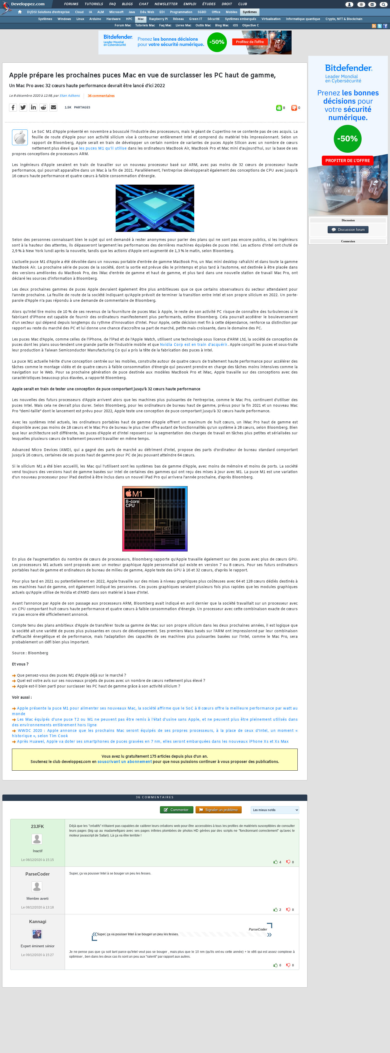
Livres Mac (183, 25)
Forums (71, 4)
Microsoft (116, 12)
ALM (100, 12)
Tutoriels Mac (145, 25)
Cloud (79, 12)
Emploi (189, 4)
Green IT (195, 19)
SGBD (202, 12)
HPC (129, 19)
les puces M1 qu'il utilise (103, 148)
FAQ (112, 4)
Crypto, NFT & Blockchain (344, 19)
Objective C (250, 25)
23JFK (37, 826)
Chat (143, 4)
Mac (141, 19)
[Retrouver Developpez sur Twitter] (380, 26)
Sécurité (213, 19)
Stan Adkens (69, 96)
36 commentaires (101, 96)
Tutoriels (93, 4)
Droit (226, 4)
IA (90, 12)
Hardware (113, 19)
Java (132, 12)
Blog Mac (222, 25)
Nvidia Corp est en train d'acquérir (194, 344)
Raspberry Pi (158, 19)
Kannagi (37, 921)
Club (242, 4)
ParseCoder (37, 874)
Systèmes (250, 12)
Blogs (127, 4)
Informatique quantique (303, 19)
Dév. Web (147, 12)
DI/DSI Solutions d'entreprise (48, 12)
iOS (235, 25)
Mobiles (231, 12)
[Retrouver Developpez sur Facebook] (385, 26)
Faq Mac (165, 25)
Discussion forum (350, 230)
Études (209, 4)
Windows (64, 19)
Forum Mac (123, 25)
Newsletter (165, 4)
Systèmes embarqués (240, 19)
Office (216, 12)
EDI (162, 12)
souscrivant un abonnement (125, 762)
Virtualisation (271, 19)
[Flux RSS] (374, 26)
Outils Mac (203, 25)
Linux (80, 19)
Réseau (178, 19)
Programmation (181, 12)
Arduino (95, 19)
